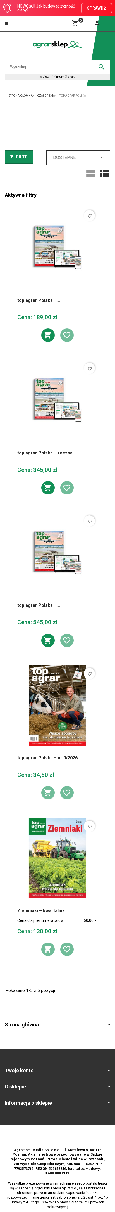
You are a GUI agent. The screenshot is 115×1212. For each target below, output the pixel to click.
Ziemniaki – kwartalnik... (42, 910)
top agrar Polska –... (38, 300)
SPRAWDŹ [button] (96, 8)
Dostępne (64, 157)
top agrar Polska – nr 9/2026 (47, 758)
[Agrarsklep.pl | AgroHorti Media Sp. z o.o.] (57, 44)
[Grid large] (90, 174)
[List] (104, 174)
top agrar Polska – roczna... (46, 453)
